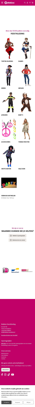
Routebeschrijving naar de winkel (9, 335)
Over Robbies (4, 355)
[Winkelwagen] (32, 3)
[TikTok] (9, 375)
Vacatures (3, 357)
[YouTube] (12, 375)
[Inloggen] (27, 3)
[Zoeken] (25, 3)
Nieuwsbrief (5, 370)
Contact (3, 359)
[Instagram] (5, 375)
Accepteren (6, 402)
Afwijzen (28, 402)
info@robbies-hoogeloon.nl (8, 332)
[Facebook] (2, 375)
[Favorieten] (30, 3)
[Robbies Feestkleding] (9, 2)
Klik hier (3, 344)
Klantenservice (4, 353)
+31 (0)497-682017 (6, 330)
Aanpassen (17, 402)
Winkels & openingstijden (19, 236)
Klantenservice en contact (18, 240)
